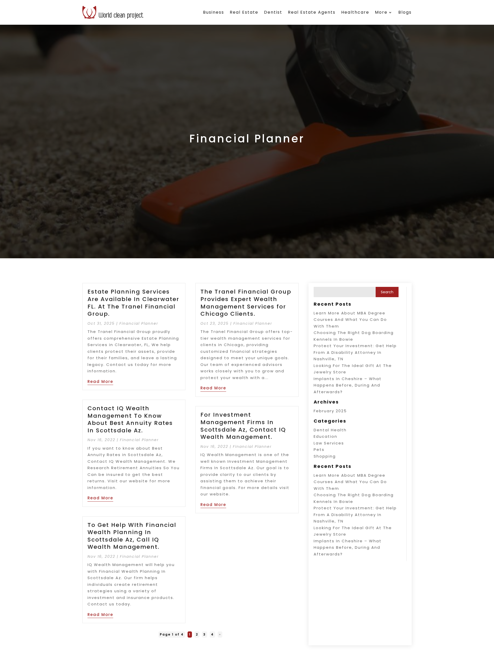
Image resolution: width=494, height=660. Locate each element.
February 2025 (330, 411)
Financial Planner (138, 323)
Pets (319, 449)
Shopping (325, 456)
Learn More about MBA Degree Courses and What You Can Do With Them (350, 319)
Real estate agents (312, 12)
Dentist (273, 12)
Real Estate (244, 12)
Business (213, 12)
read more (100, 381)
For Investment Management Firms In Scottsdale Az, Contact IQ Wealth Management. (243, 426)
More (381, 12)
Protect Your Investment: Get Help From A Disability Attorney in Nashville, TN (355, 352)
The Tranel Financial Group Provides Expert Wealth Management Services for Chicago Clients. (245, 303)
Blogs (405, 12)
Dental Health (330, 430)
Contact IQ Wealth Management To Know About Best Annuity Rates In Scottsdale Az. (130, 419)
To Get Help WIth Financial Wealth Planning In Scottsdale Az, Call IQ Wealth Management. (131, 536)
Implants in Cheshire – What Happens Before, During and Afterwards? (348, 385)
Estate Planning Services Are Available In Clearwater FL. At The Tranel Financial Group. (133, 303)
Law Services (329, 443)
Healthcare (355, 12)
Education (325, 436)
